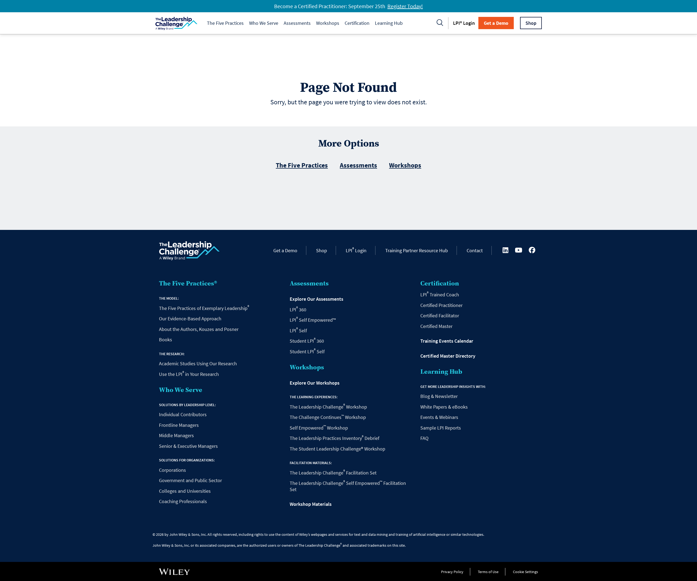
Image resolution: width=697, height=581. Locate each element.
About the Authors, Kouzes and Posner (199, 329)
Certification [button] (357, 23)
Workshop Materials (311, 504)
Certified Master (436, 326)
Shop (530, 23)
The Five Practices (302, 165)
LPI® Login (464, 23)
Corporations (172, 470)
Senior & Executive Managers (188, 446)
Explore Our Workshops (315, 383)
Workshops (405, 165)
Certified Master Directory (447, 356)
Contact (475, 250)
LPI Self (298, 330)
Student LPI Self (307, 351)
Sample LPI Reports (440, 428)
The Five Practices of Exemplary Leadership (204, 308)
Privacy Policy (452, 571)
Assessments (358, 165)
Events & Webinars (439, 417)
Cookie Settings (525, 571)
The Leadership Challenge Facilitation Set (333, 473)
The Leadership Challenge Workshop (328, 407)
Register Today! (405, 6)
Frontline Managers (179, 425)
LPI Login (356, 250)
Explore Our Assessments (316, 299)
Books (165, 339)
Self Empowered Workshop (319, 428)
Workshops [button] (327, 23)
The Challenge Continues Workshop (328, 417)
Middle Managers (176, 435)
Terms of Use (488, 571)
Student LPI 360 (307, 341)
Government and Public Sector (190, 480)
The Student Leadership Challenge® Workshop (337, 449)
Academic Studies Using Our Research (198, 363)
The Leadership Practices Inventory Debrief (334, 438)
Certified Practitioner (441, 305)
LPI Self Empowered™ (313, 320)
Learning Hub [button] (389, 23)
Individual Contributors (183, 414)
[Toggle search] (440, 23)
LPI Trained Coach (439, 294)
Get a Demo (496, 23)
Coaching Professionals (183, 501)
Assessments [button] (297, 23)
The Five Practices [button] (225, 23)
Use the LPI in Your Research (189, 374)
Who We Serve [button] (263, 23)
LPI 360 (298, 309)
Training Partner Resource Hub (416, 250)
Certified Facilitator (439, 315)
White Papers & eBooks (444, 407)
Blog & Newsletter (439, 396)
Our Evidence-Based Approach (190, 318)
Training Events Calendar (446, 341)
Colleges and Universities (185, 491)
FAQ (424, 438)
